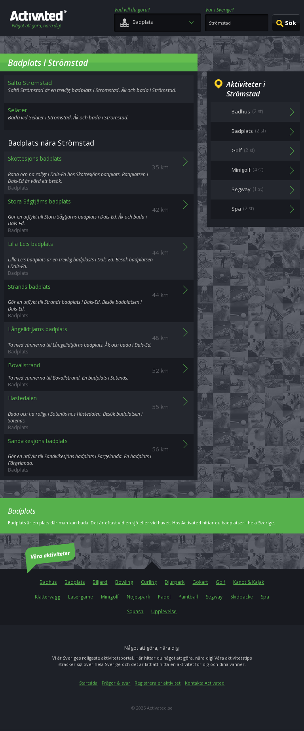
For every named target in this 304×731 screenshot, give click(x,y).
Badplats (75, 582)
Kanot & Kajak (248, 582)
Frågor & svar (116, 683)
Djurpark (174, 582)
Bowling (124, 582)
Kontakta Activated (204, 683)
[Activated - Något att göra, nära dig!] (38, 20)
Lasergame (80, 596)
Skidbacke (241, 596)
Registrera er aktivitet (157, 683)
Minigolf (110, 596)
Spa (265, 596)
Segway (214, 596)
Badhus (48, 582)
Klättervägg (47, 596)
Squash (135, 611)
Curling (149, 582)
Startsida (88, 683)
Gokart (200, 582)
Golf (220, 582)
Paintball (188, 596)
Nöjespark (138, 596)
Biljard (100, 582)
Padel (164, 596)
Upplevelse (164, 611)
